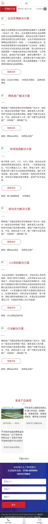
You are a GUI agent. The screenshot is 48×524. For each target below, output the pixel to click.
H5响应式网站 (28, 79)
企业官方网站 (13, 79)
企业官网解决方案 (8, 9)
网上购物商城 (13, 195)
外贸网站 (26, 195)
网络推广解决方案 (25, 9)
